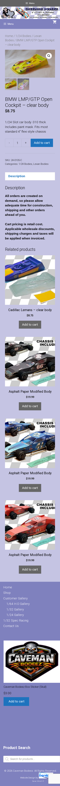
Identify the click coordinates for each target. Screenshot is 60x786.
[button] (49, 56)
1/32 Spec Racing (15, 620)
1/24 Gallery (15, 615)
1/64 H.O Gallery (18, 604)
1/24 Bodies (23, 36)
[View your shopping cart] (54, 22)
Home (9, 36)
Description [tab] (16, 176)
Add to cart (42, 143)
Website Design (27, 777)
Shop (7, 593)
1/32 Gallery (15, 609)
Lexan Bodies (40, 163)
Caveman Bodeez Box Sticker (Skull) (24, 686)
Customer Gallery (15, 598)
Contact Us (11, 626)
